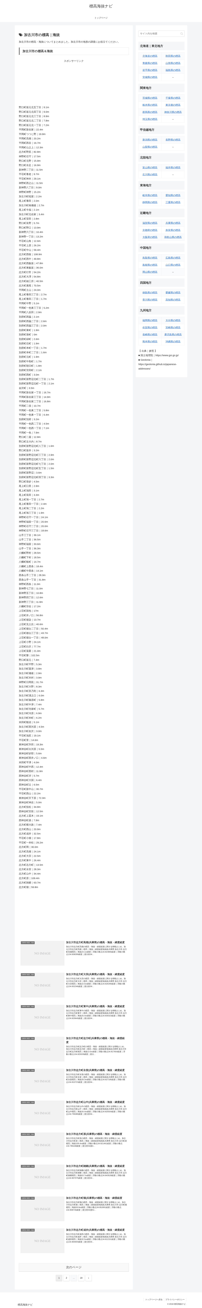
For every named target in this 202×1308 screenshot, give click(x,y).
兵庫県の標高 (173, 223)
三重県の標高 (173, 202)
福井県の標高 (173, 167)
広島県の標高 (173, 257)
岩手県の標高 (149, 70)
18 (81, 1278)
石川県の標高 (149, 174)
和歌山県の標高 (173, 237)
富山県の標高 (149, 167)
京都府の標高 (149, 230)
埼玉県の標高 (149, 119)
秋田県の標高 (173, 56)
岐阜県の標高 (149, 195)
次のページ (74, 1267)
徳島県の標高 (149, 292)
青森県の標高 (149, 63)
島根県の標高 (149, 265)
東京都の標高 (173, 105)
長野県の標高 (173, 139)
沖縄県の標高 (173, 341)
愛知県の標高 (173, 195)
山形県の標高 (173, 63)
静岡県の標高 (149, 202)
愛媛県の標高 (173, 292)
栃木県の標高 (149, 105)
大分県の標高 (173, 320)
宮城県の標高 (149, 77)
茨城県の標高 (149, 98)
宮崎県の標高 (173, 327)
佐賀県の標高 (149, 327)
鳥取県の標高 (149, 257)
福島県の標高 (173, 70)
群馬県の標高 (149, 112)
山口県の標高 (173, 265)
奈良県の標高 (173, 230)
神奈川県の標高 (173, 112)
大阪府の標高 (149, 237)
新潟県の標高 (149, 139)
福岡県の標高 (149, 320)
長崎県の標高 (149, 334)
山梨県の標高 (149, 147)
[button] (181, 33)
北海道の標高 (149, 56)
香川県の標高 (149, 299)
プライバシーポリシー (175, 1299)
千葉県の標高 (173, 98)
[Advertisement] (74, 82)
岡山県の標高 (149, 272)
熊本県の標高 (149, 341)
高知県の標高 (173, 299)
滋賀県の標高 (149, 223)
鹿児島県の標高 (173, 334)
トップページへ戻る (154, 1299)
